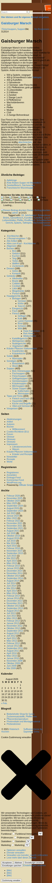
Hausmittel (17, 401)
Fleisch (15, 313)
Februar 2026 (13, 496)
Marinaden (17, 358)
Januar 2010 (13, 658)
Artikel (10, 422)
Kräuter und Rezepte (22, 454)
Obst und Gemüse (21, 406)
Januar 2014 (13, 598)
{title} (9, 870)
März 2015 (12, 563)
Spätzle (17, 223)
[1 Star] (5, 197)
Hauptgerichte (14, 296)
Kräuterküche (18, 353)
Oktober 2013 (13, 606)
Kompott (16, 273)
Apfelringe (12, 180)
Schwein (22, 326)
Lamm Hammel (25, 321)
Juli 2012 (11, 636)
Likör (14, 288)
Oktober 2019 (13, 536)
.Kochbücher (13, 236)
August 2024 (13, 508)
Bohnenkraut (44, 215)
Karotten (28, 218)
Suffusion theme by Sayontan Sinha (32, 730)
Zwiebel (47, 225)
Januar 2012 (13, 646)
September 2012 (15, 631)
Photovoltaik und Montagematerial (23, 721)
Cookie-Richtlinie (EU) (18, 432)
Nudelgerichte (19, 343)
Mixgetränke (18, 291)
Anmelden (12, 475)
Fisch (15, 311)
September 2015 (15, 553)
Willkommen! (18, 429)
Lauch (47, 218)
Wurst (15, 366)
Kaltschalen (23, 391)
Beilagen (16, 298)
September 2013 (15, 608)
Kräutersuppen (19, 383)
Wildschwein (29, 336)
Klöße (21, 303)
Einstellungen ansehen (34, 863)
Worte (9, 462)
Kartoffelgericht (19, 338)
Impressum (12, 444)
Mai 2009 (11, 668)
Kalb (20, 318)
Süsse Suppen (19, 388)
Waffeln (16, 263)
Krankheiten (18, 351)
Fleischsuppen (9, 29)
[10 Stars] (43, 200)
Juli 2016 (11, 541)
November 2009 (14, 661)
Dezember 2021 (14, 523)
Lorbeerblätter (9, 220)
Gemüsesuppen (20, 381)
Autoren (10, 424)
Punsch (16, 293)
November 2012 (14, 626)
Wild (20, 328)
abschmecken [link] (25, 142)
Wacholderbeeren (41, 223)
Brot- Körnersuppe (21, 371)
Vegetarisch (18, 346)
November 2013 (14, 603)
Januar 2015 (13, 568)
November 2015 (14, 551)
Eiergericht (17, 308)
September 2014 (15, 578)
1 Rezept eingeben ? (17, 238)
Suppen (21, 29)
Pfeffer (20, 220)
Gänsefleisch (16, 218)
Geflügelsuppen (20, 378)
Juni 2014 (11, 586)
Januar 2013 (13, 623)
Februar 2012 (13, 643)
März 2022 (12, 518)
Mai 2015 (11, 558)
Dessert (10, 268)
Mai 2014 (11, 588)
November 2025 (14, 498)
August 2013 (13, 611)
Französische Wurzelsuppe (20, 188)
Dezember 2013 (14, 601)
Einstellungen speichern (11, 866)
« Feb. (4, 703)
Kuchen (16, 256)
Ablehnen (18, 863)
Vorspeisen (12, 408)
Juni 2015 (11, 556)
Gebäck (16, 253)
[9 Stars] (33, 200)
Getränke (11, 276)
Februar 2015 (13, 566)
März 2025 (12, 503)
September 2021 (15, 528)
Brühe (6, 218)
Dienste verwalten (15, 852)
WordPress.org (14, 482)
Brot (14, 251)
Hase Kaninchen (31, 331)
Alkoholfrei (17, 278)
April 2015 (12, 561)
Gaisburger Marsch (16, 23)
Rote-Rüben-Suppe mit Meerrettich (24, 183)
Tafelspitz (27, 223)
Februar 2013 (13, 621)
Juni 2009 (11, 666)
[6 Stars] (5, 200)
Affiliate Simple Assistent (31, 485)
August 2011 (13, 651)
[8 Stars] (24, 200)
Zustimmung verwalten (11, 880)
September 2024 (15, 506)
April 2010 (12, 653)
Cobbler (16, 283)
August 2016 (13, 538)
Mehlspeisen (18, 341)
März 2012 (12, 641)
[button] (26, 775)
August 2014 (13, 581)
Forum (10, 434)
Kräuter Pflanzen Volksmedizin (22, 348)
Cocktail (16, 286)
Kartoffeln (38, 218)
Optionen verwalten (16, 850)
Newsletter (12, 457)
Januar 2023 (13, 516)
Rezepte (11, 459)
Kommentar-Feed (15, 480)
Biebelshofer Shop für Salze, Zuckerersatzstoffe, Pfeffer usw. (22, 715)
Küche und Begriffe (21, 403)
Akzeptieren (7, 863)
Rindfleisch (29, 220)
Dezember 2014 (14, 571)
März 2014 (12, 593)
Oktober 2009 (13, 663)
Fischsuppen (18, 373)
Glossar (10, 437)
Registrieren (13, 472)
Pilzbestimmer (14, 724)
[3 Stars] (22, 197)
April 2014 (12, 591)
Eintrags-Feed (14, 477)
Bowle (15, 281)
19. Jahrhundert (29, 215)
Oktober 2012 (13, 628)
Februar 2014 (13, 596)
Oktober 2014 (13, 576)
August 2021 (13, 531)
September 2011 (15, 648)
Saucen (21, 306)
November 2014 (14, 573)
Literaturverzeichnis (21, 447)
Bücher (10, 427)
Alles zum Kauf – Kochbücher (21, 243)
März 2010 (12, 656)
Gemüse (22, 301)
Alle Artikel (12, 241)
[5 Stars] (41, 197)
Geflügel (22, 316)
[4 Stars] (32, 197)
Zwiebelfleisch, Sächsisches (21, 185)
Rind (20, 323)
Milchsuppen (18, 386)
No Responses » (42, 29)
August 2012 (13, 633)
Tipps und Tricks (15, 396)
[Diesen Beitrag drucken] (13, 210)
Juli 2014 (11, 583)
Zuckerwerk (18, 266)
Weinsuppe (23, 393)
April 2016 (12, 546)
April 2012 (12, 638)
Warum (15, 449)
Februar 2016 (13, 548)
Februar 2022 (13, 521)
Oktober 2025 (13, 501)
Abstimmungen (14, 419)
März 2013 (12, 618)
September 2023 (15, 511)
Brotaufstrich (18, 363)
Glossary (11, 439)
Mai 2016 (11, 543)
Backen (10, 248)
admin (15, 213)
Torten (15, 261)
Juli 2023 (11, 513)
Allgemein (12, 246)
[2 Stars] (13, 197)
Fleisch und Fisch (21, 398)
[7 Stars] (14, 200)
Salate (10, 356)
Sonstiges (12, 361)
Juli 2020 (11, 533)
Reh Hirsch (28, 333)
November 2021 (14, 526)
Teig (14, 258)
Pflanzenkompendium (17, 719)
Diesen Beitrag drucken (38, 210)
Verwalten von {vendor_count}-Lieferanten (27, 855)
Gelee (15, 271)
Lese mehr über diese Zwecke (21, 857)
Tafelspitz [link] (37, 77)
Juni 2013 (11, 616)
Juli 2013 (11, 613)
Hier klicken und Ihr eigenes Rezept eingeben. (25, 17)
